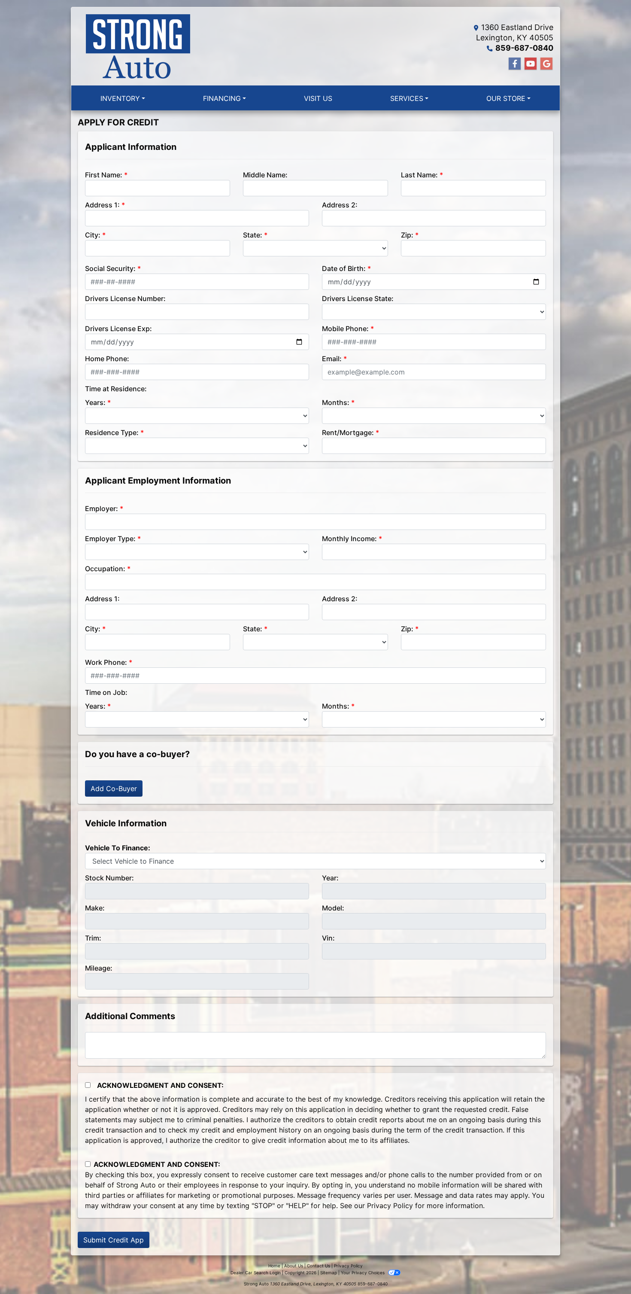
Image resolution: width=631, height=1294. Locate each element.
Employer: (101, 508)
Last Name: (419, 175)
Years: (95, 402)
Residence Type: (112, 432)
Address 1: (102, 205)
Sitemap (328, 1272)
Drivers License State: (358, 298)
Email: (332, 358)
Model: (333, 908)
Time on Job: (106, 692)
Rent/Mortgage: (348, 432)
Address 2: (340, 205)
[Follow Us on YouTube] (531, 64)
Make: (95, 908)
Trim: (93, 938)
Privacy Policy (390, 1205)
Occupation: (105, 568)
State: (252, 235)
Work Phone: (106, 662)
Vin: (328, 938)
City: (92, 235)
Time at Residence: (116, 388)
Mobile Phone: (345, 328)
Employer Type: (110, 538)
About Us (293, 1265)
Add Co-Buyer (114, 788)
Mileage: (98, 968)
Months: (335, 402)
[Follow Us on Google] (546, 64)
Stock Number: (109, 878)
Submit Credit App (113, 1240)
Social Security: (110, 268)
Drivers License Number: (125, 298)
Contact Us (318, 1265)
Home (274, 1265)
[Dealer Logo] (138, 46)
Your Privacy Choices (363, 1272)
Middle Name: (265, 175)
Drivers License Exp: (118, 328)
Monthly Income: (349, 538)
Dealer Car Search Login (256, 1272)
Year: (330, 878)
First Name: (103, 175)
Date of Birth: (344, 268)
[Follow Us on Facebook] (515, 64)
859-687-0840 (524, 47)
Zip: (407, 235)
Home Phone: (107, 358)
